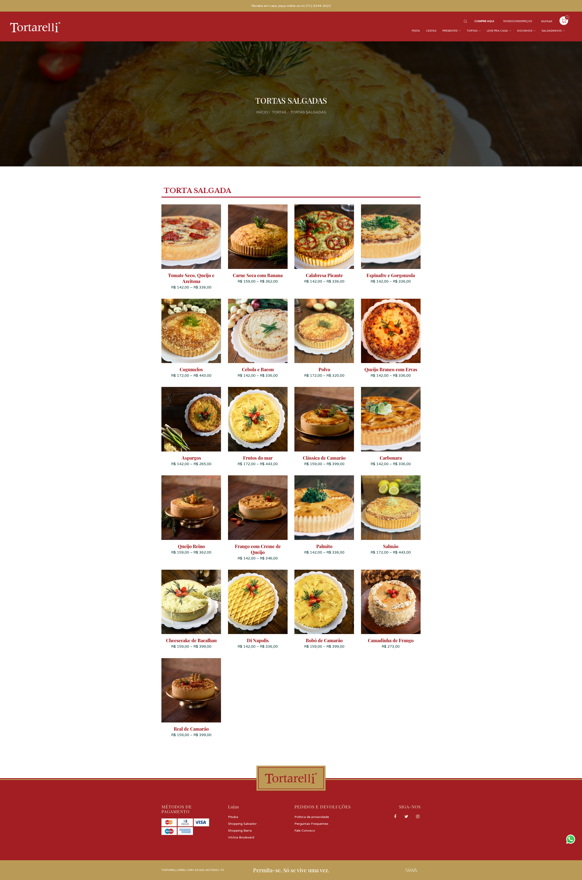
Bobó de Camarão (324, 640)
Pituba (233, 817)
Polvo (324, 369)
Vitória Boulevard (241, 837)
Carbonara (391, 458)
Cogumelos (191, 369)
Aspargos (191, 458)
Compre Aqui (484, 21)
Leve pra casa (497, 30)
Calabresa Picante (324, 275)
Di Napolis (258, 640)
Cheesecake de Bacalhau (191, 640)
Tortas (472, 30)
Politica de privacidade (311, 817)
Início (262, 112)
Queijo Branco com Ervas (390, 369)
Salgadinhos (552, 30)
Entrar (546, 21)
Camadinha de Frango (391, 640)
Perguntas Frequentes (311, 824)
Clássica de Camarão (324, 458)
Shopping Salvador (242, 824)
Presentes (449, 30)
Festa (416, 30)
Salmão (390, 546)
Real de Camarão (191, 729)
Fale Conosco (304, 830)
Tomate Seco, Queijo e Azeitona (191, 278)
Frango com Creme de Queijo (258, 549)
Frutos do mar (258, 458)
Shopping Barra (240, 830)
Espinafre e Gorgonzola (390, 275)
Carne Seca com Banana (258, 275)
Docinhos (524, 30)
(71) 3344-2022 (318, 6)
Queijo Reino (191, 546)
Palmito (324, 546)
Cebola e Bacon (258, 369)
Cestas (431, 30)
